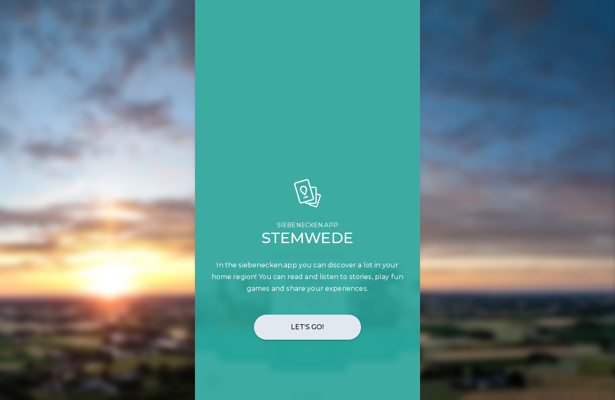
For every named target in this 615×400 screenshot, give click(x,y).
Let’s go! (307, 327)
